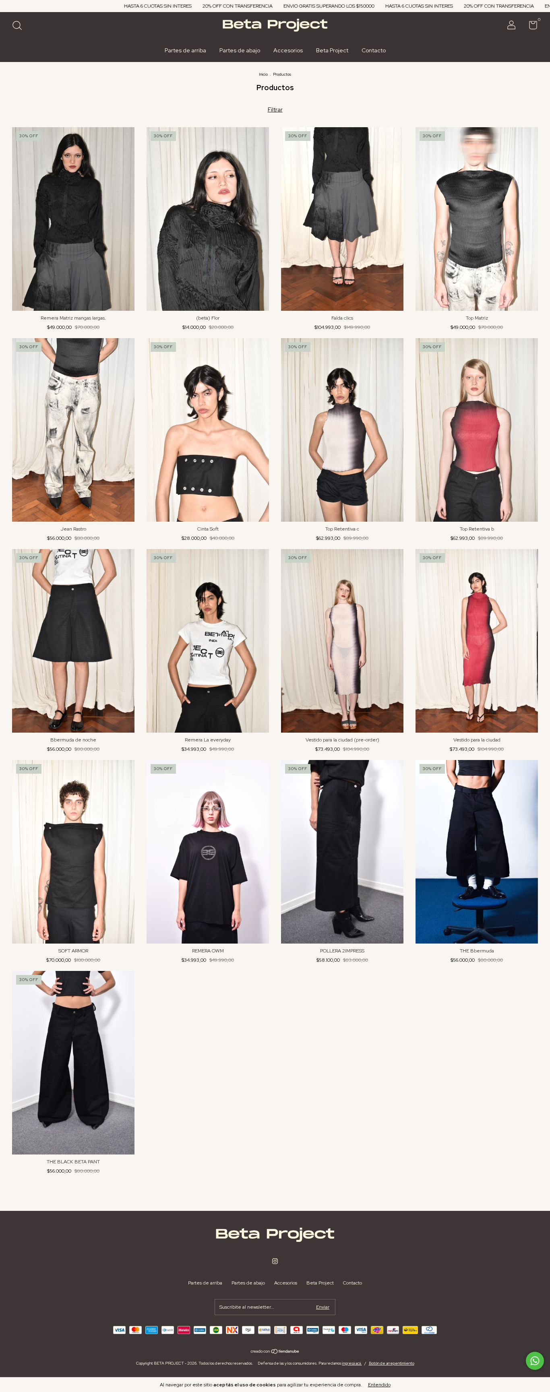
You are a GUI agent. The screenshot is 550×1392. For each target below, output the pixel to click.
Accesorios (288, 50)
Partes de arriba (185, 50)
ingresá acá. (352, 1363)
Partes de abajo (239, 50)
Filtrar (275, 109)
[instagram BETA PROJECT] (275, 1261)
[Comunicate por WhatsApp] (535, 1361)
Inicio (263, 74)
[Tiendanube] (275, 1352)
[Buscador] (20, 26)
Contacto (374, 50)
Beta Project (332, 50)
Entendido (379, 1385)
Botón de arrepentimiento (391, 1363)
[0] (530, 27)
